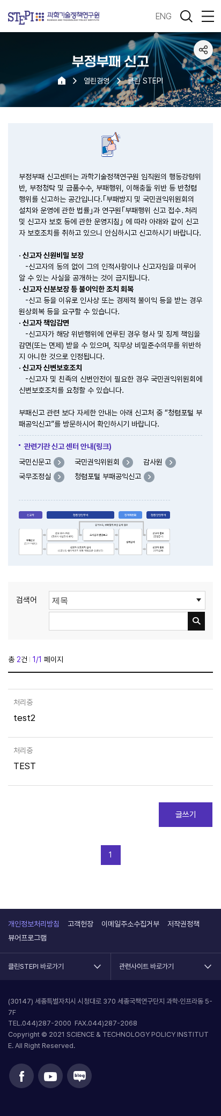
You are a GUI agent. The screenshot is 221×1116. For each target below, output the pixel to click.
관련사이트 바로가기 (146, 961)
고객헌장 (80, 924)
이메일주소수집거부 (130, 924)
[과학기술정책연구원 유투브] (50, 1076)
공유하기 (203, 49)
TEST (24, 766)
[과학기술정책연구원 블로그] (79, 1076)
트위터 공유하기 (203, 90)
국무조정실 (35, 476)
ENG (164, 16)
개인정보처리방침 (34, 924)
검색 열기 (186, 16)
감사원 (153, 462)
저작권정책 (183, 924)
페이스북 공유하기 (203, 70)
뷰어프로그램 (27, 937)
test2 (24, 718)
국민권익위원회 (97, 462)
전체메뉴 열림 (208, 16)
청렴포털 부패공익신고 (108, 476)
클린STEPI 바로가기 (36, 961)
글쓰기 (185, 814)
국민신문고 (35, 462)
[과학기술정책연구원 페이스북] (21, 1076)
